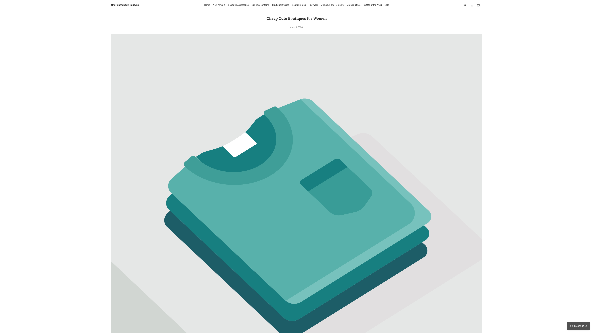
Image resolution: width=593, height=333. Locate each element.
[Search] (465, 5)
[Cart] (478, 5)
